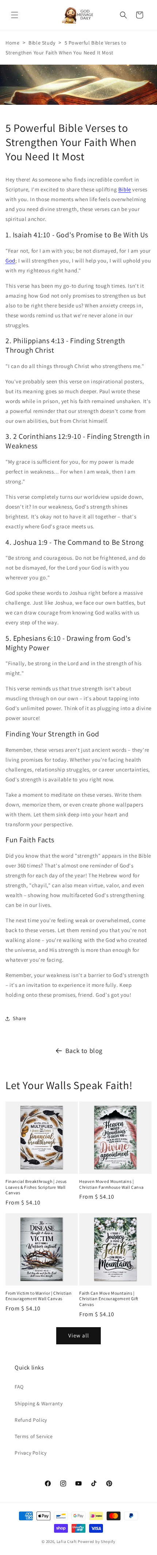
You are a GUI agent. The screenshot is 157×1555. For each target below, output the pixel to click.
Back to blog (84, 1050)
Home (12, 42)
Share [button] (19, 1018)
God (10, 260)
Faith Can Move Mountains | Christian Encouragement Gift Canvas (108, 1298)
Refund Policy (31, 1420)
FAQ (19, 1386)
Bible (124, 189)
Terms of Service (34, 1436)
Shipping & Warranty (38, 1403)
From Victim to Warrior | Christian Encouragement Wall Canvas (38, 1296)
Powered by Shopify (96, 1541)
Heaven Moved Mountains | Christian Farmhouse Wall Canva (111, 1184)
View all (78, 1335)
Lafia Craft (67, 1541)
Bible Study (41, 42)
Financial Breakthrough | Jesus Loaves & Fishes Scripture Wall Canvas (36, 1187)
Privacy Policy (30, 1452)
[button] (15, 15)
